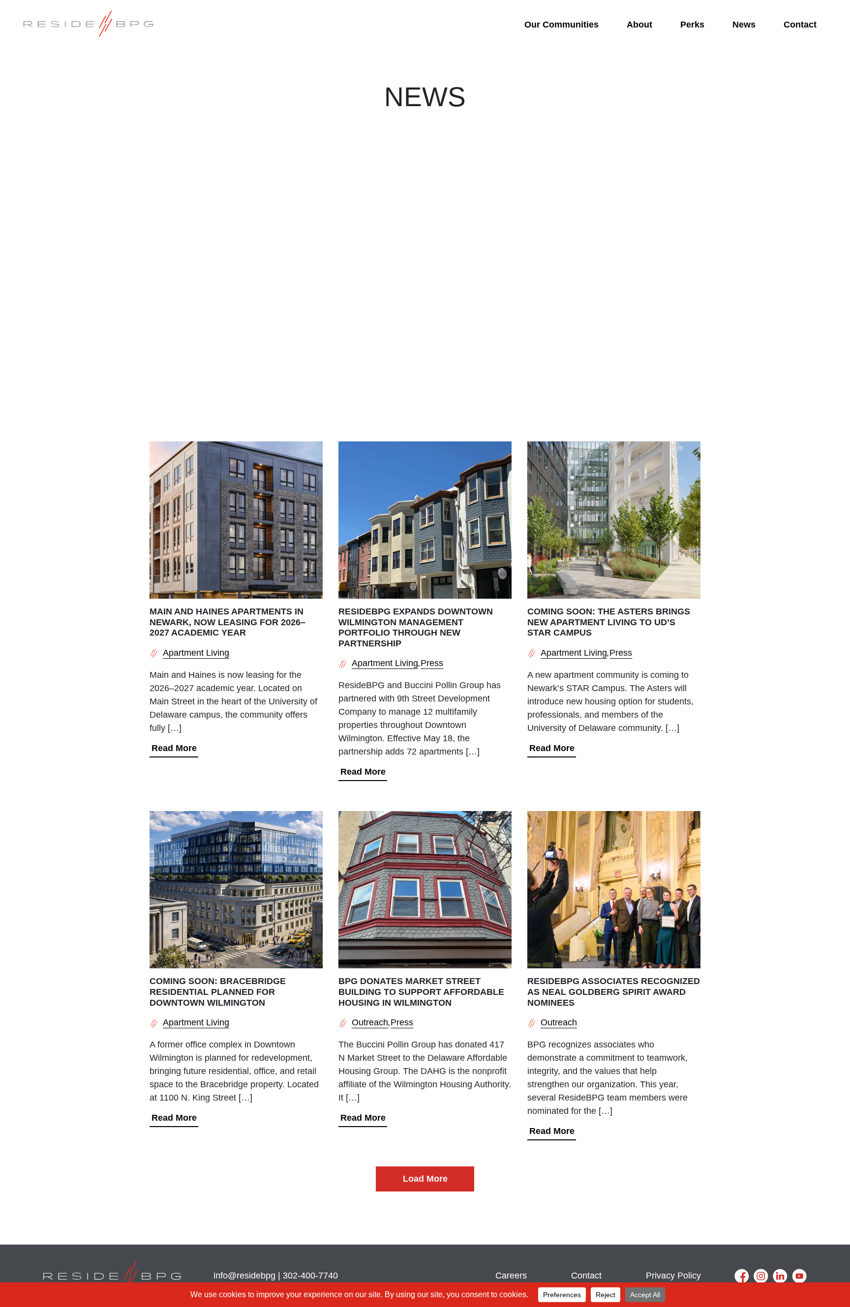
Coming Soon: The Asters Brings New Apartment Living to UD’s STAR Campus (608, 622)
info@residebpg (244, 1275)
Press (432, 663)
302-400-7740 (310, 1275)
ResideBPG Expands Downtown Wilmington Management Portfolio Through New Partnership (415, 627)
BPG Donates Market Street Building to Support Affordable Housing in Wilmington (421, 991)
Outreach (370, 1022)
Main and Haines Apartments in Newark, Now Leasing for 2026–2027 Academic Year (227, 622)
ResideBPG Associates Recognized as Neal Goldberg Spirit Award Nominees (613, 991)
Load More (425, 1179)
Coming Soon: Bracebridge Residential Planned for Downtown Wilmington (218, 991)
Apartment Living (196, 653)
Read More (174, 748)
